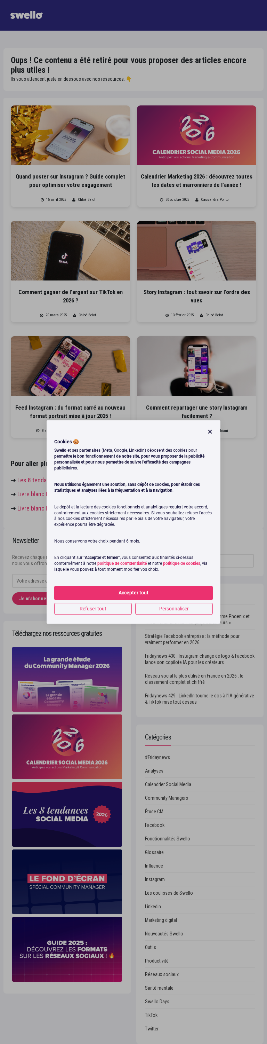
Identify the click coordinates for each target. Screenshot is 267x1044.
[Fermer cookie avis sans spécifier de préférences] (210, 431)
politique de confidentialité (122, 563)
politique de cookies (181, 563)
